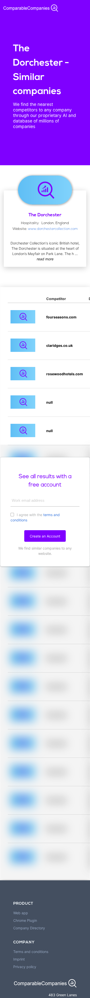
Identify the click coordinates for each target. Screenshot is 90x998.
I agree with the (35, 517)
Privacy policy (24, 967)
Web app (20, 913)
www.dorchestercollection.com (53, 229)
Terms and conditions (30, 951)
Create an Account (45, 536)
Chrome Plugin (25, 920)
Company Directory (29, 928)
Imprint (19, 959)
